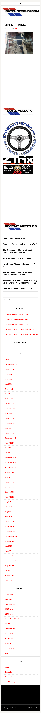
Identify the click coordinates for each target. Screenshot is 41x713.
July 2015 (8, 502)
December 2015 (10, 487)
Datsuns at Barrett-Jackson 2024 (17, 325)
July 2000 (8, 580)
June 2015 (8, 507)
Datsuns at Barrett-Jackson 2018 (17, 289)
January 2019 (9, 418)
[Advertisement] (20, 83)
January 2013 (9, 571)
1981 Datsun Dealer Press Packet (17, 258)
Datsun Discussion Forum (20, 12)
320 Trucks (9, 594)
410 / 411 (8, 599)
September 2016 (11, 467)
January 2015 (9, 521)
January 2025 (9, 359)
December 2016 (10, 458)
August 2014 (9, 541)
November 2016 (10, 463)
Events (7, 624)
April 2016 (8, 477)
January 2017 (9, 453)
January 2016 (9, 482)
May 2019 (8, 413)
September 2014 (11, 536)
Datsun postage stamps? (14, 238)
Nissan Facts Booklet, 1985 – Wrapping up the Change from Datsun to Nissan (20, 281)
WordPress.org (10, 682)
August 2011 (9, 575)
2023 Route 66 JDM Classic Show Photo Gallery (22, 334)
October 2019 (10, 409)
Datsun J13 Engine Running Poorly (17, 320)
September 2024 (11, 364)
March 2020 (9, 399)
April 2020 (8, 394)
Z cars (7, 653)
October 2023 (10, 374)
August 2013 (9, 566)
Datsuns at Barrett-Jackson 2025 (17, 315)
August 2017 (9, 443)
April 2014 (8, 551)
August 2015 (9, 497)
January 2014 (9, 556)
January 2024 (9, 369)
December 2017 (10, 438)
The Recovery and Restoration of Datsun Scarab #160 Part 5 (17, 251)
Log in (7, 667)
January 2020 (9, 404)
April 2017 (8, 448)
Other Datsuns (10, 629)
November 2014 (10, 526)
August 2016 (9, 472)
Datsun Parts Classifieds (13, 619)
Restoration (9, 638)
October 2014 (10, 531)
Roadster (8, 643)
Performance (9, 634)
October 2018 (10, 423)
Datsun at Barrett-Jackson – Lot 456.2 (20, 244)
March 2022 (9, 389)
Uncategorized (10, 648)
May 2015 (8, 512)
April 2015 (8, 517)
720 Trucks (9, 614)
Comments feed (10, 677)
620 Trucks (9, 609)
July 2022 (8, 384)
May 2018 (8, 428)
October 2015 (10, 492)
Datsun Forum (19, 708)
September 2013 (11, 561)
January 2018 (9, 433)
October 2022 (10, 379)
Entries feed (9, 672)
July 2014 (8, 546)
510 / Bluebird (10, 604)
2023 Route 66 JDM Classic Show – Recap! (20, 329)
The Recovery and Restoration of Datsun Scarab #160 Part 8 (17, 273)
